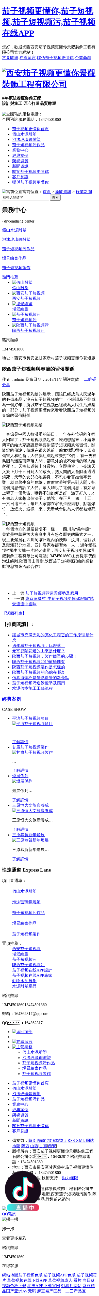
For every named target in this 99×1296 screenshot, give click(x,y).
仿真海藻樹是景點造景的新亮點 (40, 677)
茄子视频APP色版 (60, 1275)
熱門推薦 (10, 277)
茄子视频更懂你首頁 (30, 129)
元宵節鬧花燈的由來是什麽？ (38, 651)
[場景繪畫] (22, 304)
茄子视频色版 (30, 1275)
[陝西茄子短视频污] (30, 325)
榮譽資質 (20, 161)
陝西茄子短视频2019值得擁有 (38, 661)
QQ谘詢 (9, 1214)
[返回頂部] (22, 1031)
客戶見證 (20, 177)
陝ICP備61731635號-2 (47, 1140)
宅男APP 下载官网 (43, 1286)
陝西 (25, 1146)
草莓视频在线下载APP (27, 1280)
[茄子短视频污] (26, 314)
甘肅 (43, 1146)
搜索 (55, 197)
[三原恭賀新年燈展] (30, 840)
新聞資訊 (20, 166)
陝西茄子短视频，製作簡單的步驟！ (44, 656)
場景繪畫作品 (14, 258)
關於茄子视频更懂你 (30, 171)
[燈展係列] (22, 781)
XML (81, 1140)
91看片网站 (71, 1286)
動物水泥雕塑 (24, 981)
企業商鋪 (83, 57)
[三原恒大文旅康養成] (32, 810)
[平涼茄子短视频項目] (32, 723)
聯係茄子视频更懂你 (55, 57)
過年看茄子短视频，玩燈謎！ (38, 645)
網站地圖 (10, 1275)
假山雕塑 (20, 288)
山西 (34, 1146)
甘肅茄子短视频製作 (30, 747)
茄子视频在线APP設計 (32, 970)
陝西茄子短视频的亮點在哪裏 (38, 672)
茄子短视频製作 (16, 268)
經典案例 (20, 155)
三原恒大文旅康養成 (30, 805)
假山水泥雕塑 (24, 134)
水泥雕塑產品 (24, 986)
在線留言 (28, 57)
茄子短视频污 (24, 320)
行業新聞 (84, 191)
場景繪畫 (20, 309)
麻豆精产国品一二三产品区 (61, 1291)
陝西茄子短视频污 (28, 330)
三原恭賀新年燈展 (28, 835)
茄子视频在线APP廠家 (32, 975)
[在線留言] (22, 1041)
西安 (52, 1146)
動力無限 (70, 1178)
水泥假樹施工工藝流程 (32, 688)
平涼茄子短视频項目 (30, 718)
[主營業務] (22, 1047)
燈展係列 (20, 776)
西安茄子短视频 (26, 298)
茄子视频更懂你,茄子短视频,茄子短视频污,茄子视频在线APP (48, 22)
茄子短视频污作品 (28, 145)
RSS (72, 1140)
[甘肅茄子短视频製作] (32, 752)
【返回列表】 (14, 613)
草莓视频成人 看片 (64, 1280)
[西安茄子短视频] (28, 293)
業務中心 (20, 150)
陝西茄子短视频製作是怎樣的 (38, 667)
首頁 (47, 191)
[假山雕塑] (22, 282)
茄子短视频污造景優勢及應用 (51, 593)
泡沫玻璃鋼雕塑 (26, 139)
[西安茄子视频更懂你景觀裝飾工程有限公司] (49, 84)
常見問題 (10, 57)
